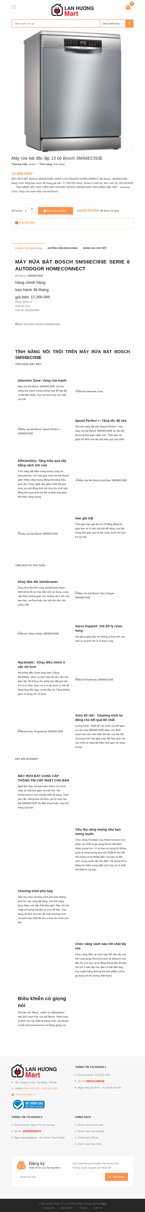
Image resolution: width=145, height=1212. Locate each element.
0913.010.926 (32, 1088)
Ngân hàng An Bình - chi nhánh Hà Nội (99, 1087)
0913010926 (91, 210)
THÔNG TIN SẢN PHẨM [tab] (28, 248)
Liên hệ (98, 1207)
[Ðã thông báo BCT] (28, 1104)
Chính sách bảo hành (90, 1144)
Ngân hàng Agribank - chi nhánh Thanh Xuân (39, 1137)
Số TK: (91, 1081)
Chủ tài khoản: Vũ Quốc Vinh (94, 1074)
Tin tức (83, 1207)
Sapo (103, 1203)
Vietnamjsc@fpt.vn (25, 1094)
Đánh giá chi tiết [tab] (95, 248)
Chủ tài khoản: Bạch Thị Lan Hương (34, 1124)
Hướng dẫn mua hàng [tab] (63, 248)
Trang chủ (48, 1207)
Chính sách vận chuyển (91, 1131)
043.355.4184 (50, 1088)
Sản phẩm (67, 1207)
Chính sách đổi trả (88, 1137)
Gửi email (118, 1176)
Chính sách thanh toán (90, 1124)
